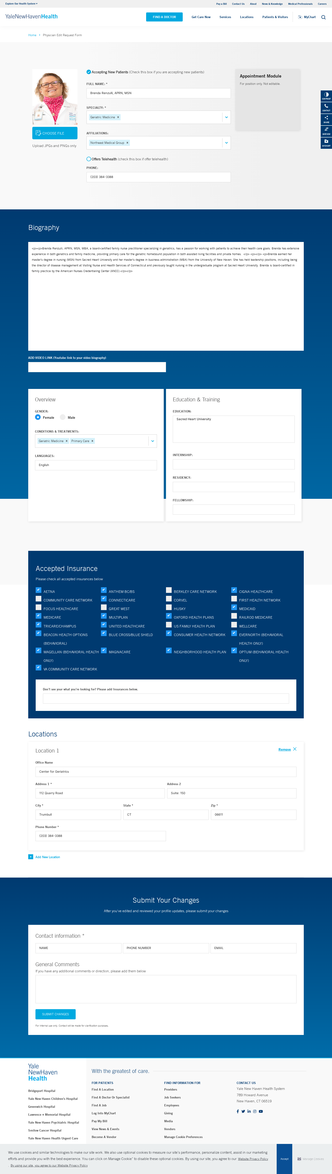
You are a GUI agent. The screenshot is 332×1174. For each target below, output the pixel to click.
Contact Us (238, 3)
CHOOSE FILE (53, 133)
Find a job (99, 1105)
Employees (171, 1105)
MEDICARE (52, 617)
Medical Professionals (300, 3)
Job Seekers (172, 1097)
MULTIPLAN (118, 617)
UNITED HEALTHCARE (127, 626)
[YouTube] (261, 1112)
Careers (322, 3)
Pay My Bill (99, 1121)
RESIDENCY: (182, 478)
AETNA (49, 591)
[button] (118, 117)
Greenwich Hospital (41, 1107)
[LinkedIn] (249, 1112)
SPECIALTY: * (96, 108)
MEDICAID (247, 608)
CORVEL (180, 600)
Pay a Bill (221, 3)
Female (48, 417)
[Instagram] (254, 1112)
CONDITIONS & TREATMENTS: (57, 431)
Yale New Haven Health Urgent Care (53, 1138)
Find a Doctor (164, 17)
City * (39, 805)
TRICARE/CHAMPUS (60, 626)
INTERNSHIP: (183, 455)
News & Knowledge (272, 3)
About (253, 3)
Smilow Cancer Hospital (44, 1130)
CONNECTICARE (122, 600)
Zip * (214, 805)
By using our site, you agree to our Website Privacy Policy (49, 1165)
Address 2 (174, 784)
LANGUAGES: (44, 456)
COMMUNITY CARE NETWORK (68, 600)
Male (71, 417)
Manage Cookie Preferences (183, 1137)
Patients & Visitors (275, 17)
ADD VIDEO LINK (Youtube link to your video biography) (67, 358)
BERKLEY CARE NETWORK (195, 591)
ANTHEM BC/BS (122, 591)
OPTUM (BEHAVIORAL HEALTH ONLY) (264, 656)
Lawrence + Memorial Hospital (49, 1114)
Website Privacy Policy (253, 1159)
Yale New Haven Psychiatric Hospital (53, 1122)
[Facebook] (238, 1112)
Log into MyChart (104, 1113)
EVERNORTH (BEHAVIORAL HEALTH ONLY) (261, 639)
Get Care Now (201, 17)
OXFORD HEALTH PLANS (194, 617)
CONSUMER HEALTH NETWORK (199, 634)
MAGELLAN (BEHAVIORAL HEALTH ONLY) (71, 656)
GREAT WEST (119, 608)
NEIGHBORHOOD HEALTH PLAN (200, 652)
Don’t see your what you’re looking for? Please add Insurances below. (90, 689)
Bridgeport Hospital (41, 1091)
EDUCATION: (182, 411)
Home (32, 35)
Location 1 (47, 750)
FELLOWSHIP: (183, 500)
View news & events (105, 1129)
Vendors (169, 1129)
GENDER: (41, 411)
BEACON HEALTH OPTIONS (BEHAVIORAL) (66, 639)
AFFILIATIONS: (97, 133)
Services (225, 17)
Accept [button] (284, 1159)
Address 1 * (43, 784)
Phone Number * (47, 827)
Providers (170, 1089)
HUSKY (180, 608)
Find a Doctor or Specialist (111, 1097)
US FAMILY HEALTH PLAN (194, 626)
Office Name (44, 762)
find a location (103, 1089)
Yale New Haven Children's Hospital (53, 1099)
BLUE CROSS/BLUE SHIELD (131, 634)
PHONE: (92, 168)
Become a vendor (104, 1137)
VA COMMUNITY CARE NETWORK (70, 669)
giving (168, 1113)
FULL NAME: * (97, 84)
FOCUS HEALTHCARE (61, 608)
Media (168, 1121)
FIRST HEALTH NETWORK (260, 600)
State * (128, 805)
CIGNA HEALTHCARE (256, 591)
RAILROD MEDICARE (255, 617)
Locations (246, 17)
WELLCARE (248, 626)
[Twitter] (243, 1112)
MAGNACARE (120, 652)
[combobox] (131, 143)
